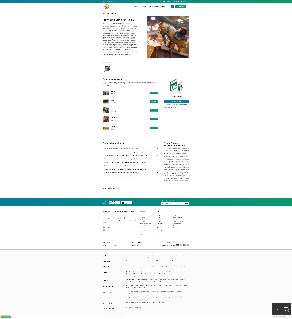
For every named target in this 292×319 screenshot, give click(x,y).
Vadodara (175, 230)
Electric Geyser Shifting (146, 273)
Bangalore (175, 215)
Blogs (163, 6)
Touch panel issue (155, 291)
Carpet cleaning (180, 279)
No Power (133, 266)
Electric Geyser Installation (173, 271)
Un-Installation (129, 257)
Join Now (107, 229)
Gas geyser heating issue (170, 273)
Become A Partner (154, 6)
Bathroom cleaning (142, 281)
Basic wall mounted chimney (132, 302)
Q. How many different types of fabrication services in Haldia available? (120, 176)
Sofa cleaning (171, 279)
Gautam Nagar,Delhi (177, 217)
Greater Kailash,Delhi (178, 221)
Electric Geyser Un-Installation (132, 273)
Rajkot (158, 227)
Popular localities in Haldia (109, 188)
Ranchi (158, 217)
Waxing (127, 260)
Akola (174, 232)
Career (141, 219)
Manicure (133, 260)
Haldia (108, 13)
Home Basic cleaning (130, 279)
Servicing (128, 297)
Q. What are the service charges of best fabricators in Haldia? (117, 165)
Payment (142, 232)
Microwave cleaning (130, 293)
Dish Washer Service (137, 307)
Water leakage (175, 255)
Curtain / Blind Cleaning (131, 281)
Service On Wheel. (110, 317)
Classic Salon (166, 260)
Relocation (136, 257)
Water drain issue (158, 285)
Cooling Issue (154, 266)
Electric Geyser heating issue (144, 271)
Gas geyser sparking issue (132, 276)
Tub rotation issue (168, 285)
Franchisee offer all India (145, 223)
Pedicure (139, 260)
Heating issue (171, 291)
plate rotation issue (144, 291)
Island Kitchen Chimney (145, 302)
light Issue (139, 266)
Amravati (159, 232)
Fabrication (113, 13)
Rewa (158, 219)
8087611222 (137, 245)
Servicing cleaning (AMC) (138, 268)
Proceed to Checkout (176, 101)
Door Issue (146, 266)
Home (104, 13)
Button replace (129, 287)
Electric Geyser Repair (131, 271)
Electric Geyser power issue (159, 271)
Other (186, 260)
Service (147, 255)
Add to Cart (154, 92)
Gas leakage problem (165, 255)
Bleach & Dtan (146, 260)
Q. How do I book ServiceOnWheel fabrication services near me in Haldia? (120, 148)
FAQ (141, 234)
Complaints (142, 217)
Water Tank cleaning (153, 281)
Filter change (146, 297)
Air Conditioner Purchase (167, 257)
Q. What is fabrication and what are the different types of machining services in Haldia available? (126, 162)
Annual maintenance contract (132, 255)
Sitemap (187, 317)
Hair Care (181, 260)
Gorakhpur (159, 223)
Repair (142, 255)
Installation (182, 255)
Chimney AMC (161, 302)
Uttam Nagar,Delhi (161, 230)
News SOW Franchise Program (147, 225)
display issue (149, 285)
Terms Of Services (144, 230)
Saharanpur (175, 227)
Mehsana (175, 225)
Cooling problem (154, 255)
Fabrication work (107, 71)
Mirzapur (159, 225)
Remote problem (156, 257)
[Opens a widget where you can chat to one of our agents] (281, 310)
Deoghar (159, 221)
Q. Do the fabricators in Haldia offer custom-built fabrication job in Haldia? (120, 159)
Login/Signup (180, 6)
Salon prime (174, 260)
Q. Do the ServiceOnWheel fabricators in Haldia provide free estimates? (120, 172)
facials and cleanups (156, 260)
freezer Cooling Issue (179, 266)
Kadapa (158, 215)
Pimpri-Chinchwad (177, 223)
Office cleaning (163, 279)
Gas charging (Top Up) (146, 257)
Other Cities (105, 191)
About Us (136, 6)
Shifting (168, 297)
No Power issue (177, 285)
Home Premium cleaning (142, 279)
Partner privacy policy (144, 227)
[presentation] (101, 68)
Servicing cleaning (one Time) (165, 266)
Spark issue (164, 291)
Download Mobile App (109, 1)
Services (144, 6)
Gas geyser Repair (158, 273)
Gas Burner (128, 307)
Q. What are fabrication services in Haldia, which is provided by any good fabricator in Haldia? (125, 169)
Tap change (182, 297)
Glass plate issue (135, 291)
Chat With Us (6, 316)
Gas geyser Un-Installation (156, 276)
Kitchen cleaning (154, 279)
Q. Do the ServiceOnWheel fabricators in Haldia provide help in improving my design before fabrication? (128, 152)
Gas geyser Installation (169, 276)
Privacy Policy (143, 221)
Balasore (175, 219)
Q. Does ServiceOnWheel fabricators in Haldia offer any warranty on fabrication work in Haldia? (125, 155)
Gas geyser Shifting (144, 276)
